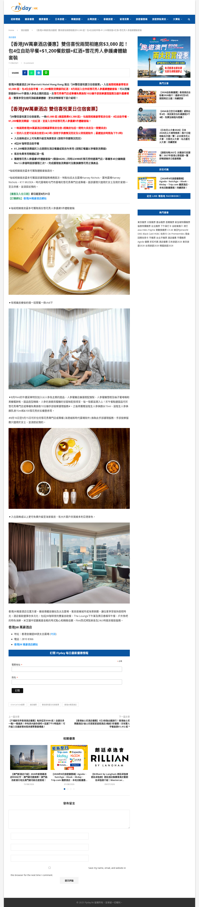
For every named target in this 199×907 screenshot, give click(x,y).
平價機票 (181, 237)
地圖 (53, 634)
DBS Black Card (145, 233)
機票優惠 (43, 19)
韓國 (162, 245)
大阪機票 (151, 222)
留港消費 (124, 19)
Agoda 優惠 (144, 241)
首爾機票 (170, 222)
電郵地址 (17, 664)
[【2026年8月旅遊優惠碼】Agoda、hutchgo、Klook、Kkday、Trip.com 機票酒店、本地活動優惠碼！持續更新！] (69, 757)
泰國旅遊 (108, 19)
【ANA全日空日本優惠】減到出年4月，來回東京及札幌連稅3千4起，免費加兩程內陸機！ (174, 114)
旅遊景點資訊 (159, 19)
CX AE (170, 229)
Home (11, 30)
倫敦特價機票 (144, 225)
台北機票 (155, 225)
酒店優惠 (25, 30)
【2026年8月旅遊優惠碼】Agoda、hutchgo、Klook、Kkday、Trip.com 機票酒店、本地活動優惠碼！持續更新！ (174, 183)
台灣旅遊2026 (152, 245)
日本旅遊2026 (175, 241)
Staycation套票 (18, 704)
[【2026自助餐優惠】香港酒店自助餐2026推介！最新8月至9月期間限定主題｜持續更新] (147, 97)
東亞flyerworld (181, 229)
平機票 (152, 237)
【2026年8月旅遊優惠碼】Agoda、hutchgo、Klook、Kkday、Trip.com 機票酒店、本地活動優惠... (69, 777)
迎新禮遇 (15, 19)
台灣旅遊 (92, 19)
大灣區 (176, 19)
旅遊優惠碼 (142, 19)
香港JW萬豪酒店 (70, 704)
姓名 (15, 677)
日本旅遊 (59, 19)
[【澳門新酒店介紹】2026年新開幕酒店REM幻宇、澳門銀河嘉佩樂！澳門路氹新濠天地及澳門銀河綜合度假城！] (28, 757)
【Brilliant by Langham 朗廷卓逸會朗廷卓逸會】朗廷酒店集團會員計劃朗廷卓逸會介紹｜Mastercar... (109, 777)
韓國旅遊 (76, 19)
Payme (152, 229)
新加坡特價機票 (182, 222)
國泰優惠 (29, 19)
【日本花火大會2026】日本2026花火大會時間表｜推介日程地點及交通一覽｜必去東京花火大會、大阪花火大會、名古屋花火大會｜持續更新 (174, 135)
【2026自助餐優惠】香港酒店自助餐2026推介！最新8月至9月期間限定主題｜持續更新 (174, 95)
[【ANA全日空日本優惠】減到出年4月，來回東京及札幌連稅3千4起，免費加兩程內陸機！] (147, 116)
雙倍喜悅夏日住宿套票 (50, 704)
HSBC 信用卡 (160, 233)
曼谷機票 (160, 222)
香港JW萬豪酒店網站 (34, 198)
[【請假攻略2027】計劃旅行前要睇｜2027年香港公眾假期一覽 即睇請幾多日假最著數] (147, 157)
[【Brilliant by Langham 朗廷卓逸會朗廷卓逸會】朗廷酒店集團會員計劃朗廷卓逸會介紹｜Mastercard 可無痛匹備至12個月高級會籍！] (109, 757)
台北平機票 (162, 237)
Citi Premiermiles (176, 233)
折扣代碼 (154, 241)
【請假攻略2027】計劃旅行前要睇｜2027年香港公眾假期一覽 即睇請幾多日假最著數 (174, 155)
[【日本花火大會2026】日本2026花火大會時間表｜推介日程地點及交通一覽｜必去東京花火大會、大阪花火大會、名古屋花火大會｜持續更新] (147, 134)
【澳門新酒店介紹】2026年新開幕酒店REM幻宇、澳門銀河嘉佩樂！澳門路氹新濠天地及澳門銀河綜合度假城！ (28, 777)
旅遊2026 (168, 245)
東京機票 (142, 222)
